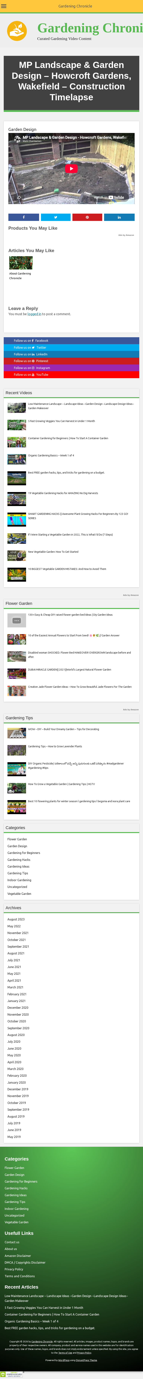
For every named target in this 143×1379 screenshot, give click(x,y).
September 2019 (18, 1109)
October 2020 (16, 1021)
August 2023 (16, 919)
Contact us (12, 1242)
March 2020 (15, 1069)
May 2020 (14, 1055)
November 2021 (18, 933)
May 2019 (14, 1136)
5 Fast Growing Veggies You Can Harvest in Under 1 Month (44, 1307)
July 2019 (13, 1123)
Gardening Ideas (18, 866)
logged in (34, 314)
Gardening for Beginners (23, 852)
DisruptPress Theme (86, 1360)
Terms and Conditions (20, 1276)
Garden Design (22, 129)
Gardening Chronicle (75, 6)
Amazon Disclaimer (18, 1255)
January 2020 (16, 1082)
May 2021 (14, 973)
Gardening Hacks (18, 859)
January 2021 (16, 1001)
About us (11, 1249)
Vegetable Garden (19, 893)
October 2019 (16, 1103)
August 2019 (16, 1116)
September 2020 (18, 1028)
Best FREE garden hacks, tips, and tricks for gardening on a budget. (50, 1328)
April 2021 (14, 980)
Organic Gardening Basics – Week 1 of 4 (31, 1321)
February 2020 (17, 1075)
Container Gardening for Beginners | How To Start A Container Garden (52, 1314)
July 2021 (13, 960)
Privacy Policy (14, 1269)
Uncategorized (17, 886)
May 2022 (14, 926)
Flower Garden (17, 839)
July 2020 (13, 1041)
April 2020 (14, 1062)
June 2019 (14, 1130)
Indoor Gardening (19, 880)
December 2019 (17, 1089)
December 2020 (17, 1007)
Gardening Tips (17, 873)
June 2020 (14, 1048)
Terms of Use (65, 1353)
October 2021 (16, 939)
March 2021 (15, 987)
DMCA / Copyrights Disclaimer (25, 1262)
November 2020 (18, 1014)
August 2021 (16, 953)
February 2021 (17, 994)
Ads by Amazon (126, 235)
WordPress (63, 1360)
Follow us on (31, 340)
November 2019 (18, 1096)
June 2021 (14, 967)
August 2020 (16, 1035)
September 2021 (18, 946)
